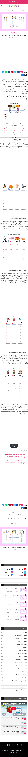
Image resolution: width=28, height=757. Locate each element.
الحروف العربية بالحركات (13, 659)
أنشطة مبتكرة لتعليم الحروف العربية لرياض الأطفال (11, 610)
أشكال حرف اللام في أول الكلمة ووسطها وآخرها (11, 617)
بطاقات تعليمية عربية (13, 665)
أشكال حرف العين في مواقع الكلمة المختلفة (15, 454)
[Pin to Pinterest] (12, 72)
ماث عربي (13, 687)
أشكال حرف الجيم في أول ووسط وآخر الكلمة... (10, 602)
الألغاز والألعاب (13, 647)
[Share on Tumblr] (9, 72)
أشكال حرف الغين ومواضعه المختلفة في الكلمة (14, 460)
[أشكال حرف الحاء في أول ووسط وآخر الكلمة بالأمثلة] (23, 597)
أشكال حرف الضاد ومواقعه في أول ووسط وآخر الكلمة (14, 457)
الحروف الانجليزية (13, 653)
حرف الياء (17, 404)
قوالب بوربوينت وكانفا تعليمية (13, 681)
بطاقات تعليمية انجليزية (13, 662)
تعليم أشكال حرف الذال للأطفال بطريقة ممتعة (14, 547)
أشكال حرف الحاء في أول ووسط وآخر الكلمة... (10, 595)
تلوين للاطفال (13, 672)
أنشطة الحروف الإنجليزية (13, 635)
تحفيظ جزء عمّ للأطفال (13, 668)
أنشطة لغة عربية (13, 641)
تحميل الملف (14, 446)
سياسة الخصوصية (14, 753)
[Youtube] (22, 745)
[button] (1, 539)
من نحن (24, 750)
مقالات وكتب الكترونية (13, 690)
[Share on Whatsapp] (6, 72)
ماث (13, 684)
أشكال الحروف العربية (13, 10)
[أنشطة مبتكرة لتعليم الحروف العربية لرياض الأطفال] (23, 611)
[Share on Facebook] (18, 72)
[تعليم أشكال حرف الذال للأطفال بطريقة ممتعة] (14, 536)
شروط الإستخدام (14, 750)
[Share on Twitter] (14, 72)
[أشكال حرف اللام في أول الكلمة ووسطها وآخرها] (23, 618)
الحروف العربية (25, 470)
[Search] (1, 6)
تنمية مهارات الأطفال (13, 675)
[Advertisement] (14, 298)
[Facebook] (17, 745)
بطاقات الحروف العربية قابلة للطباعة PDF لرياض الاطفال (11, 589)
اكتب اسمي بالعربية (13, 644)
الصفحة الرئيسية (24, 10)
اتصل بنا (20, 750)
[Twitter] (13, 745)
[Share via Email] (22, 75)
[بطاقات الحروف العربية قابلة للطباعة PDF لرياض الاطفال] (23, 590)
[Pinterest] (8, 745)
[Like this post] (20, 72)
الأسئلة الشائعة (6, 750)
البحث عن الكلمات (13, 650)
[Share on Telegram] (3, 72)
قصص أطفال (13, 678)
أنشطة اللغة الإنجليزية (13, 638)
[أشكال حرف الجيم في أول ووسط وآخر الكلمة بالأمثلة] (23, 604)
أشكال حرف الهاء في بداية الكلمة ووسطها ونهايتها (15, 463)
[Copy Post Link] (25, 75)
